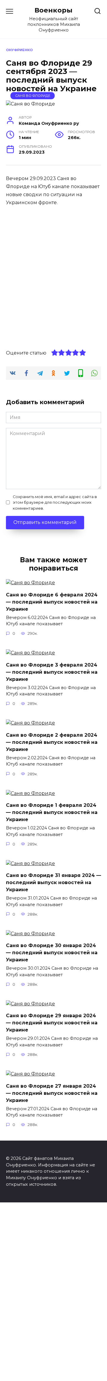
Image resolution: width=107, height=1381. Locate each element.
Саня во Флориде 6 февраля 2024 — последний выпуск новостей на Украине (51, 602)
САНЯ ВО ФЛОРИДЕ (32, 96)
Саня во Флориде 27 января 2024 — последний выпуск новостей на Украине (51, 1093)
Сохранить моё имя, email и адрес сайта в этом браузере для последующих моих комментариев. (55, 502)
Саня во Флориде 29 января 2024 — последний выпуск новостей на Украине (51, 1023)
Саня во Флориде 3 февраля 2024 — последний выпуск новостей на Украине (51, 672)
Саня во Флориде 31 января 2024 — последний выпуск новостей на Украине (53, 882)
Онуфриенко (19, 50)
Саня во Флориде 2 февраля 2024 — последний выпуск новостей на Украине (51, 742)
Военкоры (53, 10)
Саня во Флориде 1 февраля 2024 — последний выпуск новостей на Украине (51, 812)
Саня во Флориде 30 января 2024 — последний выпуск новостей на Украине (51, 953)
